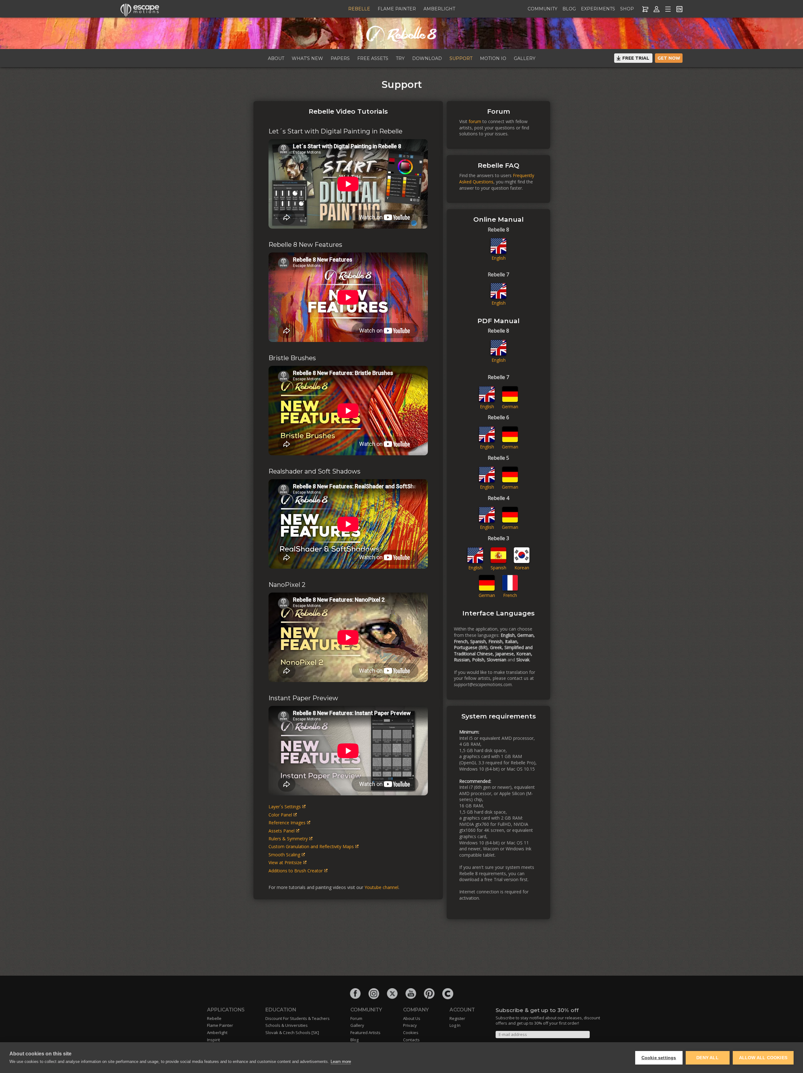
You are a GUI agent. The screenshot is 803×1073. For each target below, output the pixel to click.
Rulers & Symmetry (288, 839)
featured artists (365, 1032)
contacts (411, 1040)
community (542, 9)
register (457, 1018)
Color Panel (280, 815)
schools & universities (286, 1025)
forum (475, 121)
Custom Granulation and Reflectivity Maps (311, 846)
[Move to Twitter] (392, 993)
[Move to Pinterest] (429, 993)
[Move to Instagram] (373, 993)
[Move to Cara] (448, 993)
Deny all (707, 1057)
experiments (598, 9)
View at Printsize (285, 862)
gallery (357, 1025)
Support (460, 58)
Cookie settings (658, 1057)
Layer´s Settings (285, 807)
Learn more (341, 1061)
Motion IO (493, 58)
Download (427, 58)
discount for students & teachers (297, 1018)
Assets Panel (282, 831)
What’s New (307, 58)
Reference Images (287, 823)
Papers (340, 58)
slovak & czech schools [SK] (292, 1032)
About (276, 58)
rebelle (359, 9)
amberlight (439, 9)
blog (569, 9)
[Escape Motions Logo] (139, 9)
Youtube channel (381, 887)
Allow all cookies (763, 1057)
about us (411, 1018)
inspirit (213, 1040)
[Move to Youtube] (411, 993)
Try (400, 58)
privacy (410, 1025)
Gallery (524, 58)
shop (627, 9)
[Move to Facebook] (355, 993)
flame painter (397, 9)
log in (454, 1025)
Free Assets (372, 58)
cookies (410, 1032)
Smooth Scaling (284, 855)
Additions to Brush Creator (296, 871)
